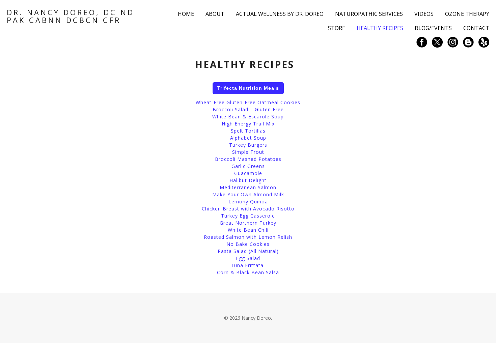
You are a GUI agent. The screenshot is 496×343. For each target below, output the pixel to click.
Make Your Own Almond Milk (248, 194)
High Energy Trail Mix (248, 123)
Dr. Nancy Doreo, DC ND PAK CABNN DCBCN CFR (70, 16)
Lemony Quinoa (248, 201)
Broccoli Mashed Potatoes (248, 159)
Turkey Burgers (248, 145)
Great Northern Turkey (248, 223)
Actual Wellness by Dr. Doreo (280, 14)
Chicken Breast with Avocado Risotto (248, 208)
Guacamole (248, 173)
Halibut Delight (248, 180)
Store (336, 28)
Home (186, 14)
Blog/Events (433, 28)
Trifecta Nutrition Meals (248, 88)
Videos (424, 14)
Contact (476, 28)
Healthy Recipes (380, 28)
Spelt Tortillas (248, 130)
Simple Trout (248, 152)
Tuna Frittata (247, 265)
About (214, 14)
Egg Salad (248, 258)
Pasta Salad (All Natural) (248, 251)
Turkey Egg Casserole (248, 215)
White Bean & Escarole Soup (248, 116)
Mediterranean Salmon (248, 187)
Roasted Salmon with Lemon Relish (248, 237)
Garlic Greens (248, 166)
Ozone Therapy (467, 14)
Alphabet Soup (248, 138)
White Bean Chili (248, 230)
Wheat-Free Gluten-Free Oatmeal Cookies (248, 102)
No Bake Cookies (248, 244)
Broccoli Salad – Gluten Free (248, 109)
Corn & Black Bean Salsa (248, 272)
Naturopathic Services (369, 14)
